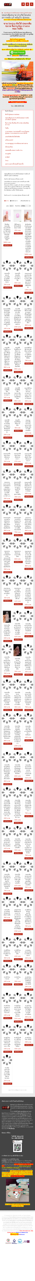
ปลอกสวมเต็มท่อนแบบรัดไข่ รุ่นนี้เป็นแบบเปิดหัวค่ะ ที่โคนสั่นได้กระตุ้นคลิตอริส (28, 523)
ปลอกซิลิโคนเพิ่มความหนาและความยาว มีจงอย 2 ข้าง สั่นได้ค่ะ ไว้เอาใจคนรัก (28, 393)
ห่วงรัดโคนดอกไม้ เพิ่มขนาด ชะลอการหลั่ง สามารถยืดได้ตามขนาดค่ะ (17, 1011)
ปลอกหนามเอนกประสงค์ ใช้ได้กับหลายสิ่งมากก (6, 591)
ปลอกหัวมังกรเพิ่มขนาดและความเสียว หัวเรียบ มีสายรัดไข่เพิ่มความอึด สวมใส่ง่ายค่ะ (28, 595)
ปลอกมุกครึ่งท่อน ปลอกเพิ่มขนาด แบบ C (17, 456)
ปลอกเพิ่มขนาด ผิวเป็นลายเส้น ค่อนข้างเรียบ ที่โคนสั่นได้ (28, 627)
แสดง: (7, 206)
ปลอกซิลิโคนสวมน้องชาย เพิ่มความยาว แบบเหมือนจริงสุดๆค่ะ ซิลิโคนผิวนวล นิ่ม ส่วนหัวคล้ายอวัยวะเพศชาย (17, 316)
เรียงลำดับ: (17, 206)
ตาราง (7, 201)
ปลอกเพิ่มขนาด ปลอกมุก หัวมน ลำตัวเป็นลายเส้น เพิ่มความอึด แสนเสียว (17, 629)
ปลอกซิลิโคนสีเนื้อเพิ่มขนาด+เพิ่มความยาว (7, 391)
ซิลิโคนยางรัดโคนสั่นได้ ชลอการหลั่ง (17, 226)
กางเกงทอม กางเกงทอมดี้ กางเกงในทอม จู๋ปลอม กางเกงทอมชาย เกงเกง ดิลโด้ (17, 132)
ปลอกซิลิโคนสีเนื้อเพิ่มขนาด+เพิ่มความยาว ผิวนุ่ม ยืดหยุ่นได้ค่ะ (17, 393)
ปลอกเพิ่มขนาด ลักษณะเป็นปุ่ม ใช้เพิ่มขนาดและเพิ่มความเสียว (17, 664)
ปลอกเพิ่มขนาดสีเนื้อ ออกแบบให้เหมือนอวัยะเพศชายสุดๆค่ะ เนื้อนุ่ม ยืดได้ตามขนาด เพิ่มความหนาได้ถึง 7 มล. (6, 807)
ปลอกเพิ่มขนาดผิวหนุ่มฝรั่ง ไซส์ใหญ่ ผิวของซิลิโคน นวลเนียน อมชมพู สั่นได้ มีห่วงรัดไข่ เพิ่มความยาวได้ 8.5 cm (17, 734)
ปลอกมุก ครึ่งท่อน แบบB (17, 179)
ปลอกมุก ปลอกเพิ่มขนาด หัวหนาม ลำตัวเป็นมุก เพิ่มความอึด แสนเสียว (28, 425)
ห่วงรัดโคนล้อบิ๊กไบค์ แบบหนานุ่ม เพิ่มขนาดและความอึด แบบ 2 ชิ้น (6, 1042)
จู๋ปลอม (19, 195)
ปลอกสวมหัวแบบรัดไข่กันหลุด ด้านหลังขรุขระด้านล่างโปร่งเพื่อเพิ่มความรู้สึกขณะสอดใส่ (17, 523)
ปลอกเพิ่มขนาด (24, 1111)
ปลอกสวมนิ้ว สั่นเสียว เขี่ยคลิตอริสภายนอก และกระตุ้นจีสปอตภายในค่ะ (28, 487)
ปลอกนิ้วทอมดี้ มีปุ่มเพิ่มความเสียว (17, 422)
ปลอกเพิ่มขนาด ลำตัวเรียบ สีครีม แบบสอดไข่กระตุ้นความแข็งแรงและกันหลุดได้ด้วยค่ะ (28, 698)
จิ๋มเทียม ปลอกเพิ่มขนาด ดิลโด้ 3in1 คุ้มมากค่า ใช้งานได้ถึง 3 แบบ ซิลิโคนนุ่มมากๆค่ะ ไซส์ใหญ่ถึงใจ (6, 232)
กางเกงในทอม (10, 1169)
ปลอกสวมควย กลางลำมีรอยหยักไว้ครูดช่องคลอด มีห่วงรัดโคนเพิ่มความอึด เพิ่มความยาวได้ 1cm (6, 489)
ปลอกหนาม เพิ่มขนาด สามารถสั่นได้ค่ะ (17, 553)
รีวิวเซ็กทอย (12, 1128)
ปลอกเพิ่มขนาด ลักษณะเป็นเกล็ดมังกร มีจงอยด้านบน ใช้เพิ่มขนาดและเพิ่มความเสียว (17, 698)
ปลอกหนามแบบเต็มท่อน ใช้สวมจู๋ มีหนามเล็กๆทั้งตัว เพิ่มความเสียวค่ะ (17, 593)
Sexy (6, 160)
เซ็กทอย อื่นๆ (9, 147)
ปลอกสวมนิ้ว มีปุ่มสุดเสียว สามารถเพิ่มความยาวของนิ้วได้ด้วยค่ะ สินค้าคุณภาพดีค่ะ (17, 488)
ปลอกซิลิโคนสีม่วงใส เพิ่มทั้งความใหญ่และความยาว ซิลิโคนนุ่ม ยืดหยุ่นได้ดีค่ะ (28, 353)
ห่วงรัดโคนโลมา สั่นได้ (28, 1038)
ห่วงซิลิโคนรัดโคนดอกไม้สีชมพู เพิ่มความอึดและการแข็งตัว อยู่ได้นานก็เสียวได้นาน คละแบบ (28, 916)
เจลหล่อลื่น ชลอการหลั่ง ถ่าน (13, 150)
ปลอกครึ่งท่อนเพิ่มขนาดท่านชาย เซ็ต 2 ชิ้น (17, 277)
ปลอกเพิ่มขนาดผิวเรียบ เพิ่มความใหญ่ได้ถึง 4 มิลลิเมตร (28, 730)
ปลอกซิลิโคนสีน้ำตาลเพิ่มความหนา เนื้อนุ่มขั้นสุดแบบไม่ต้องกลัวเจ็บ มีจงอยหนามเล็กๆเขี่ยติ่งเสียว (28, 315)
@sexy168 (20, 1136)
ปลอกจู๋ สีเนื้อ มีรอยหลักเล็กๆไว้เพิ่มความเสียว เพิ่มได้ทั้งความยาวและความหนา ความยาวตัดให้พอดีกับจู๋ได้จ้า (6, 317)
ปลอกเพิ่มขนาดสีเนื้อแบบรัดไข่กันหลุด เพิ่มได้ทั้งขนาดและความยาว (28, 805)
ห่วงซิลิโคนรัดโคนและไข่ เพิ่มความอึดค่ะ (6, 952)
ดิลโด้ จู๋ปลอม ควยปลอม (12, 114)
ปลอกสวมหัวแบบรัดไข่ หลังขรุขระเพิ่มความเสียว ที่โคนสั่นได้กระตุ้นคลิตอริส (6, 523)
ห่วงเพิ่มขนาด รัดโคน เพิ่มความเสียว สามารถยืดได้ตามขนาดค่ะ (7, 1073)
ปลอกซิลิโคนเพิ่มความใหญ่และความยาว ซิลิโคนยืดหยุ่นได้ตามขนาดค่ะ (7, 426)
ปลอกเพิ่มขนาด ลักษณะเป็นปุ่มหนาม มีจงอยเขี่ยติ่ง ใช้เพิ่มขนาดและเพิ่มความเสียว (28, 663)
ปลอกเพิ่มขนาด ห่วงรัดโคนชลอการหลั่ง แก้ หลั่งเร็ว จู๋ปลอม (18, 13)
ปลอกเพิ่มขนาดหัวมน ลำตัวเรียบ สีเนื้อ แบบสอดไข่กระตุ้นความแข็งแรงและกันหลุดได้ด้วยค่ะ (6, 881)
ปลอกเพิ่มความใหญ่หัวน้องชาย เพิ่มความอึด (7, 912)
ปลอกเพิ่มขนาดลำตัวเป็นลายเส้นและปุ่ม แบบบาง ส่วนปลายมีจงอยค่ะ (28, 770)
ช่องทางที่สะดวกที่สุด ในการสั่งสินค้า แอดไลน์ (15, 49)
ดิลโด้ (19, 23)
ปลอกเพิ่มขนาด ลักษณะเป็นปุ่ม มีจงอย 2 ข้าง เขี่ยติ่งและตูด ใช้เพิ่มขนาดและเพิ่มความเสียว (6, 664)
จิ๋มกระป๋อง (17, 26)
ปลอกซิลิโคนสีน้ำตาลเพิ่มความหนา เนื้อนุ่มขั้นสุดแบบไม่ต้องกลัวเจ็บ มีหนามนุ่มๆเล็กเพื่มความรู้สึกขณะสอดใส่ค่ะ (6, 356)
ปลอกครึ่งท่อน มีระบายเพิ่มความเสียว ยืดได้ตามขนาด (7, 278)
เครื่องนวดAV (9, 140)
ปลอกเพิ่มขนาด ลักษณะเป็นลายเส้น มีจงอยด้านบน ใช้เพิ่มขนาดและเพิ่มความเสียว (7, 698)
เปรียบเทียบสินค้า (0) (25, 201)
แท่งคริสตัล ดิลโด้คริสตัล (12, 136)
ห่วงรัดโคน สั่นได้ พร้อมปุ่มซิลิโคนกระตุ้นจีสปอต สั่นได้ (28, 980)
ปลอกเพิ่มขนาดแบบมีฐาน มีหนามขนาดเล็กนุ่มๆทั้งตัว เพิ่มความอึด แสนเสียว (28, 880)
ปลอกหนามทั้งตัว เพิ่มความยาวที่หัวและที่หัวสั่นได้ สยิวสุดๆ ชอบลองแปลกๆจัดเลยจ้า (28, 557)
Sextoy (12, 23)
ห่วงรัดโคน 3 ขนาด (7, 978)
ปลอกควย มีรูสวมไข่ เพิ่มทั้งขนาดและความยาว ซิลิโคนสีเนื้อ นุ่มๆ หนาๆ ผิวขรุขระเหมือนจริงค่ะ (28, 280)
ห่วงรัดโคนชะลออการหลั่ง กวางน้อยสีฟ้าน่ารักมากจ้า (7, 1009)
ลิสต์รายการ (15, 201)
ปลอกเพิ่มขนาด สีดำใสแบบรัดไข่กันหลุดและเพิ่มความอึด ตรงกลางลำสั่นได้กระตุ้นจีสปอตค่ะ (6, 732)
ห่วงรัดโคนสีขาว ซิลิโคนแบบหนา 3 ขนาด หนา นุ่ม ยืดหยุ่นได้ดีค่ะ (17, 1042)
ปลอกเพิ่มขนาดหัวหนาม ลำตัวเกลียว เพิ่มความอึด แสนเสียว (17, 879)
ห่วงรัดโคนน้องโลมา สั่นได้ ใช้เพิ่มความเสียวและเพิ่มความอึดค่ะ (28, 1010)
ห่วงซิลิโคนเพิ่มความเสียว (17, 951)
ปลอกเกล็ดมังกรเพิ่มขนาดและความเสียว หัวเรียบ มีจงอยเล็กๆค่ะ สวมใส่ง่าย (7, 630)
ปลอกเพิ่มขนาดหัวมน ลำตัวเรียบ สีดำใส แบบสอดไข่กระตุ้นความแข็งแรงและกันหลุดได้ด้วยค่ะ (28, 846)
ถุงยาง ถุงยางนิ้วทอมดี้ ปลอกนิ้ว (14, 164)
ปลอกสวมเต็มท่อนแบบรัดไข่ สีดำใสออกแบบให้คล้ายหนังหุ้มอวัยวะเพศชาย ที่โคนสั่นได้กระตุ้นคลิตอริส (6, 558)
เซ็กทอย (24, 195)
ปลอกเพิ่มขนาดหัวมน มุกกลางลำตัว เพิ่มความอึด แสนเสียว (6, 842)
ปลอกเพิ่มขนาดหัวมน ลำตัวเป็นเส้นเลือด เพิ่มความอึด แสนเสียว (17, 843)
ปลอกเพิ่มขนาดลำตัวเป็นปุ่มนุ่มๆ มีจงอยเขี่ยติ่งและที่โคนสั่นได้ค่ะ (17, 769)
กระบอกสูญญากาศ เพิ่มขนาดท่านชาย (16, 143)
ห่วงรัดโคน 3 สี (17, 978)
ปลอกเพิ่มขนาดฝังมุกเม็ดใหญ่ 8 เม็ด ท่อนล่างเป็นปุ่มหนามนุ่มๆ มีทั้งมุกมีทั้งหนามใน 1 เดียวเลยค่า (6, 771)
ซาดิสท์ (7, 157)
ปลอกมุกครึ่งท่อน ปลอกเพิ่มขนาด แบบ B (6, 456)
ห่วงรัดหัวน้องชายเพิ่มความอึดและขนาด (28, 952)
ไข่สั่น (20, 28)
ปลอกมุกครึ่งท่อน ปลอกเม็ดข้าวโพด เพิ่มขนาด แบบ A (28, 457)
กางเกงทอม (14, 195)
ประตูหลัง (8, 153)
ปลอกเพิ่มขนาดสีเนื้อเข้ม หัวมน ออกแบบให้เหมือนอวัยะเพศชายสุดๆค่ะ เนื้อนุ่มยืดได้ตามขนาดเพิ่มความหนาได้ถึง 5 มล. (17, 808)
